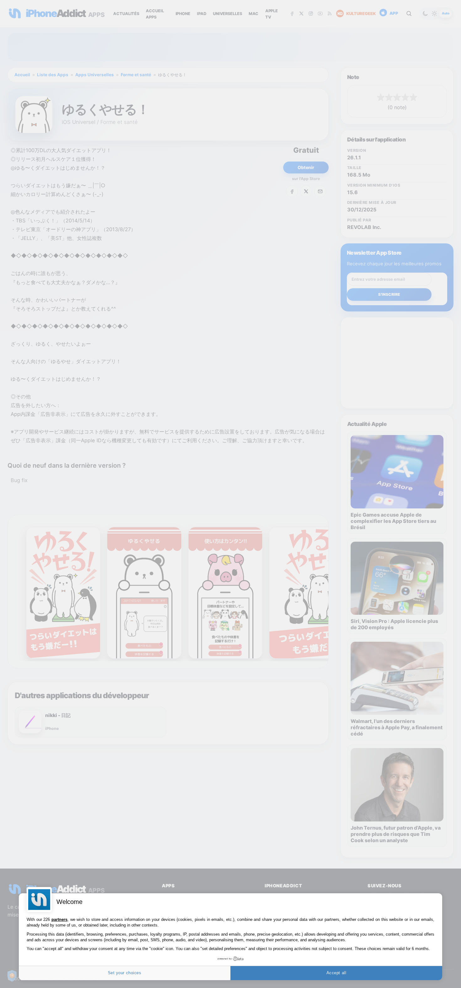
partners (59, 919)
